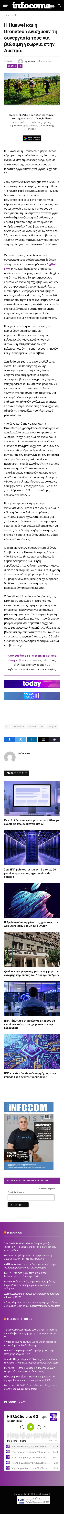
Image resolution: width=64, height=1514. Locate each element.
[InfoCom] (33, 5)
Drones (12, 66)
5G (7, 726)
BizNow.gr (14, 1232)
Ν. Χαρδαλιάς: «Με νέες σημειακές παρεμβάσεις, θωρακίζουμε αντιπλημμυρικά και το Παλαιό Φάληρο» (29, 1285)
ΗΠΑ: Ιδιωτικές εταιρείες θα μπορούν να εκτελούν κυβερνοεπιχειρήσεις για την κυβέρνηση (29, 1024)
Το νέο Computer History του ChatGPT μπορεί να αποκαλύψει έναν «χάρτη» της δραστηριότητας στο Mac (31, 1333)
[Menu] (5, 5)
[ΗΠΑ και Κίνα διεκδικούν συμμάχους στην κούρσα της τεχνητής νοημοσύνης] (32, 1051)
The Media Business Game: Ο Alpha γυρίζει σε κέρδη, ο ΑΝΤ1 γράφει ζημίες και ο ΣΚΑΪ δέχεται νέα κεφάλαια (30, 1247)
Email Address (16, 1192)
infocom (31, 61)
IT (20, 66)
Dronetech (18, 726)
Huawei (32, 726)
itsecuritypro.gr (19, 1319)
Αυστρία (51, 726)
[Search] (59, 5)
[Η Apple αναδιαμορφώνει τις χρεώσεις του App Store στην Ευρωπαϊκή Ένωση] (32, 900)
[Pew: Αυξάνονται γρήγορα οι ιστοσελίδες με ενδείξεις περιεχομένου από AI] (32, 798)
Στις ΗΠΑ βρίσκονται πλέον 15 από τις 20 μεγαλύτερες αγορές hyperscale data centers (30, 873)
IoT (41, 726)
